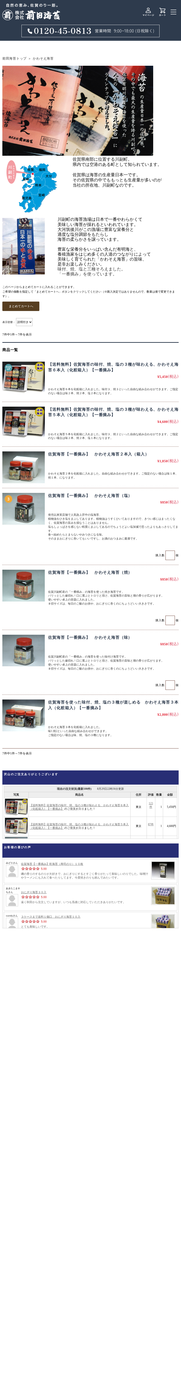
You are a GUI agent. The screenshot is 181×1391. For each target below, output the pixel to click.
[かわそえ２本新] (23, 467)
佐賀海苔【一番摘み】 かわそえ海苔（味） (90, 637)
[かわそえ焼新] (23, 585)
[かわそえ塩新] (23, 509)
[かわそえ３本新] (23, 715)
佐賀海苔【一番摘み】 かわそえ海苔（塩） (90, 495)
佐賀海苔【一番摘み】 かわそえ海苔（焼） (90, 572)
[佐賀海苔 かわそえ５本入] (23, 422)
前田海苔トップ (14, 58)
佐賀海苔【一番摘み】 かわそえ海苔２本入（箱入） (98, 454)
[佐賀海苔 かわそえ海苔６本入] (23, 377)
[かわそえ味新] (23, 651)
